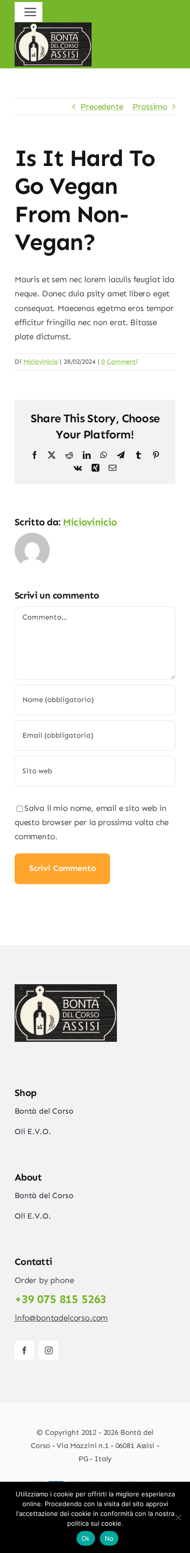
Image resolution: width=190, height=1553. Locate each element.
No (109, 1538)
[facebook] (24, 1350)
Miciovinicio (40, 361)
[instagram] (48, 1350)
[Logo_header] (53, 26)
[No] (178, 1517)
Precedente (101, 106)
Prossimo (150, 106)
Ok (85, 1538)
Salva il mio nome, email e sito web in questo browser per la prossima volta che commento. (92, 822)
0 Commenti (119, 361)
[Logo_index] (66, 988)
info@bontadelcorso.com (61, 1318)
